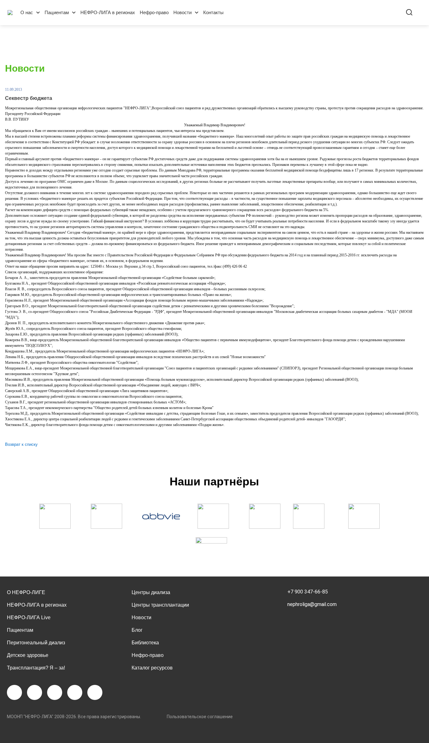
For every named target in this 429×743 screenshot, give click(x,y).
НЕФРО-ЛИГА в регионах (107, 12)
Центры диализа (151, 592)
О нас (26, 12)
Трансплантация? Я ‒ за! (36, 667)
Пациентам (57, 12)
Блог (137, 630)
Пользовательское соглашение (200, 716)
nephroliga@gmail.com (312, 604)
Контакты (213, 12)
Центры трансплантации (160, 605)
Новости (182, 12)
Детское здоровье (27, 655)
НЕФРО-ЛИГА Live (29, 617)
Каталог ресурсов (152, 667)
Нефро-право (154, 12)
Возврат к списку (21, 444)
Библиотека (145, 642)
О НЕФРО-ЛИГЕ (26, 592)
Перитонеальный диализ (36, 642)
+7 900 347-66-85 (307, 592)
